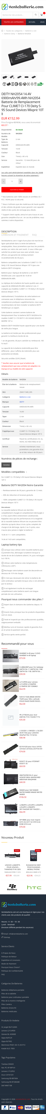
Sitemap (7, 937)
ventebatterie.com (23, 1099)
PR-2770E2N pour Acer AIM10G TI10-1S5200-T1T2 (29, 716)
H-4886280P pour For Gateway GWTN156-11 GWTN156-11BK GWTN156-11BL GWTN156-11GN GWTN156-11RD (31, 670)
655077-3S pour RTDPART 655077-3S (29, 762)
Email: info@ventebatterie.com (16, 934)
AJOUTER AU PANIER (17, 190)
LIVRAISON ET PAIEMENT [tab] (15, 234)
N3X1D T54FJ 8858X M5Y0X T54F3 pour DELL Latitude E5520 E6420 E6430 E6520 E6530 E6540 (29, 700)
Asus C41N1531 (7, 1075)
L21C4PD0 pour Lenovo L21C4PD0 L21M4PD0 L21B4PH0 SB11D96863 (28, 684)
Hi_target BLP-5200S (9, 1027)
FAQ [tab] (34, 234)
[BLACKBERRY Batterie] (12, 887)
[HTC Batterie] (34, 887)
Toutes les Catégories (14, 22)
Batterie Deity (9, 33)
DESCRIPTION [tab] (9, 231)
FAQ (3, 974)
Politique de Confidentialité (12, 971)
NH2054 (6, 465)
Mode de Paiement (8, 964)
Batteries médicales (9, 1011)
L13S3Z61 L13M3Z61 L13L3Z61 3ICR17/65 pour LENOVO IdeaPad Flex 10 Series (31, 732)
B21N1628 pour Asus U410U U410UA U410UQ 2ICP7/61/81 (30, 747)
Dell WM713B (6, 1085)
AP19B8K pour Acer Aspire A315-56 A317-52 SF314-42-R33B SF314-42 (30, 822)
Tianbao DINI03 (7, 1064)
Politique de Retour (9, 956)
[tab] (5, 77)
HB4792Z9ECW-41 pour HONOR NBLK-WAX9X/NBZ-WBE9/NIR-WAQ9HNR (30, 777)
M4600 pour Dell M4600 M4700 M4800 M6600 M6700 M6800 (30, 792)
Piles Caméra (6, 1004)
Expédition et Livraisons (10, 960)
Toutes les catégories (14, 31)
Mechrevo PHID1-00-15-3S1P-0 (13, 1045)
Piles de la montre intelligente (13, 1001)
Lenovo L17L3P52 (8, 1071)
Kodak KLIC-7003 (8, 1048)
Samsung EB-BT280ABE (10, 1082)
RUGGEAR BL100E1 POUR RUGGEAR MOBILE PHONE (33, 867)
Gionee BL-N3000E (8, 1034)
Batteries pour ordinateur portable (15, 997)
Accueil (32, 22)
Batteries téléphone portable (12, 990)
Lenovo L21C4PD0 (8, 1030)
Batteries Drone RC (8, 1008)
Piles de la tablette (8, 993)
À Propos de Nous (8, 953)
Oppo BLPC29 (6, 1038)
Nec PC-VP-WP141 (8, 1068)
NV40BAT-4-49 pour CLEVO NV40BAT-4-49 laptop (29, 654)
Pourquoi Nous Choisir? (10, 967)
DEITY (22, 402)
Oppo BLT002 (6, 1041)
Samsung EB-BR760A (9, 1078)
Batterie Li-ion (30, 31)
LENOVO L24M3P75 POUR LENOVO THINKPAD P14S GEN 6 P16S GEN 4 (12, 867)
